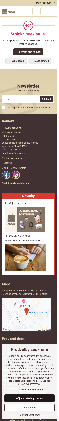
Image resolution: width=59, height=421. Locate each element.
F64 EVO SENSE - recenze (17, 235)
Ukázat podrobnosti (30, 415)
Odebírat (46, 99)
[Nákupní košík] (45, 11)
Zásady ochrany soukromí (29, 389)
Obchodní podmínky (12, 158)
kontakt (22, 168)
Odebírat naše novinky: (28, 90)
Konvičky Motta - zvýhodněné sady (22, 240)
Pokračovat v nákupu (30, 51)
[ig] (16, 178)
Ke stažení (7, 163)
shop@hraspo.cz (17, 153)
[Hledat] (36, 11)
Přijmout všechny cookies (29, 398)
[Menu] (53, 11)
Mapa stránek (41, 61)
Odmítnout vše (29, 407)
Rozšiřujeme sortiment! (16, 203)
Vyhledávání (18, 61)
